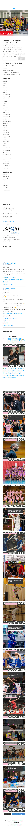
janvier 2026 (6, 92)
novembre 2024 (6, 116)
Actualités (12, 45)
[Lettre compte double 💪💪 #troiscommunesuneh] (14, 636)
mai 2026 (5, 83)
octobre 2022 (6, 152)
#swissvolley (16, 279)
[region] (14, 23)
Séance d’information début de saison (12, 41)
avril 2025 (5, 105)
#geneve (22, 279)
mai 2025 (5, 103)
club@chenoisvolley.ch (8, 221)
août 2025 (5, 101)
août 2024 (5, 123)
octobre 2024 (6, 119)
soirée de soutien (7, 187)
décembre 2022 (6, 148)
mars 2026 (5, 88)
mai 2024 (5, 125)
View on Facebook (6, 284)
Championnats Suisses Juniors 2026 (11, 74)
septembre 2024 (7, 121)
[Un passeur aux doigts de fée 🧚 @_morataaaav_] (14, 519)
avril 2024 (5, 128)
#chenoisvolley (6, 279)
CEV (4, 181)
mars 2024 (5, 130)
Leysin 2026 (5, 68)
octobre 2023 (6, 141)
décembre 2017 (6, 165)
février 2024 (6, 132)
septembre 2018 (7, 159)
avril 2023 (5, 145)
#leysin (4, 320)
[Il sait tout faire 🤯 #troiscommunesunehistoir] (14, 426)
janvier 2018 (6, 163)
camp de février (6, 179)
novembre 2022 (6, 150)
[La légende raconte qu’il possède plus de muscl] (14, 589)
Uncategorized (6, 190)
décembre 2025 (6, 94)
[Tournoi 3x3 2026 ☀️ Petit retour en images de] (14, 566)
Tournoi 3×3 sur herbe (8, 70)
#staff (11, 279)
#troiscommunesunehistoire (9, 277)
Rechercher (21, 58)
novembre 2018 (6, 156)
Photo (6, 282)
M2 (3, 183)
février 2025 (6, 110)
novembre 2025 (6, 96)
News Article (6, 185)
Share (12, 284)
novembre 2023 (6, 139)
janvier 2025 (6, 112)
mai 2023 (5, 143)
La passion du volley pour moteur (11, 72)
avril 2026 (5, 85)
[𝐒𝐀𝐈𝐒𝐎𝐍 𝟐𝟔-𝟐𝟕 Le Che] (14, 355)
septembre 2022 (7, 154)
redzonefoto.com (18, 821)
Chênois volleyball (10, 263)
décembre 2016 (6, 168)
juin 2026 (5, 81)
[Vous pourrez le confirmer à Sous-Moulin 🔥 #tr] (14, 683)
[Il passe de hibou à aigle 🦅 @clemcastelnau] (14, 730)
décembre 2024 (6, 114)
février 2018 (6, 161)
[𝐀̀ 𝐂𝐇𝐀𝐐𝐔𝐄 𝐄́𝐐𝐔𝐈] (14, 496)
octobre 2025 (6, 99)
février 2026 (6, 90)
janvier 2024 (6, 134)
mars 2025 (5, 108)
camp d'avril (6, 176)
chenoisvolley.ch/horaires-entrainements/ (13, 313)
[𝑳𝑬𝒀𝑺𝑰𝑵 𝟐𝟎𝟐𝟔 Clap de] (14, 472)
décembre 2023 (6, 136)
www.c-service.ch (17, 825)
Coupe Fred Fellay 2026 (8, 65)
